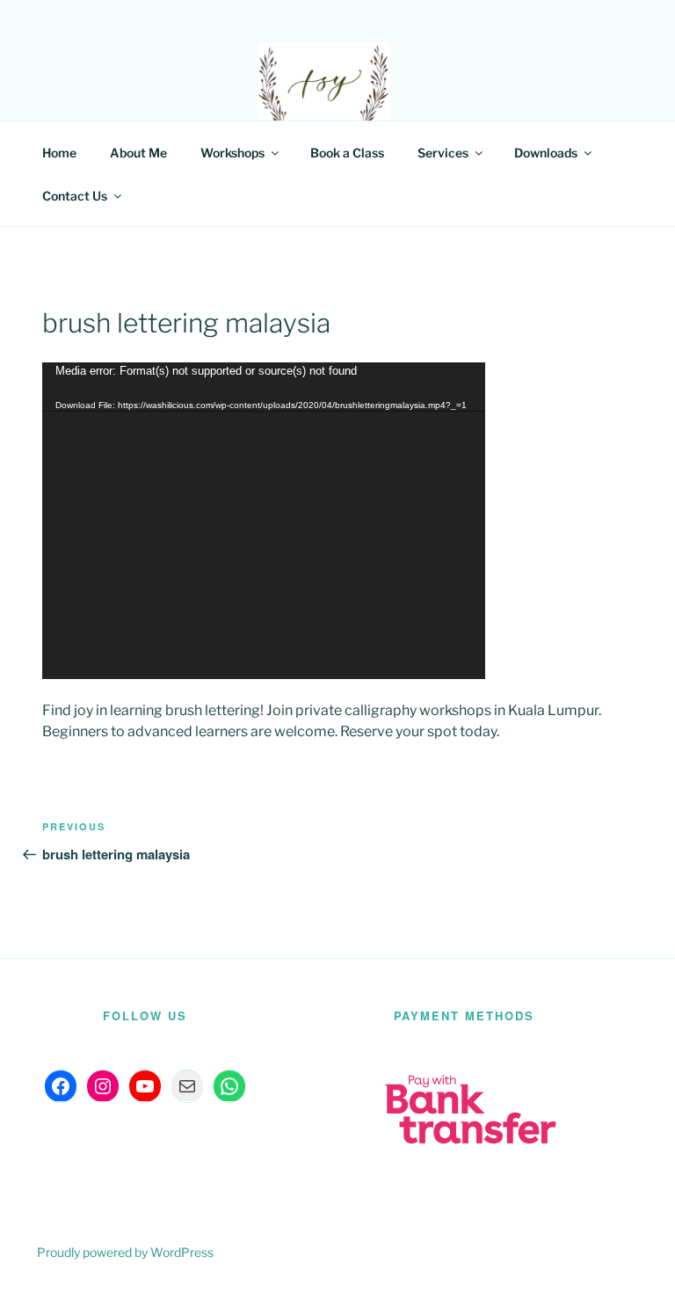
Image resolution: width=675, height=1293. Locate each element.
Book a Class (347, 152)
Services (442, 152)
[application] (263, 520)
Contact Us (74, 195)
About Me (138, 152)
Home (59, 152)
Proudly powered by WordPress (125, 1252)
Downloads (545, 152)
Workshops (232, 152)
